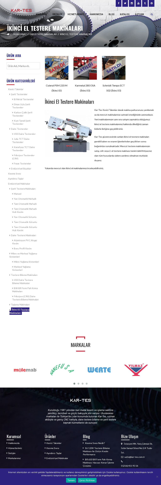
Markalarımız (14, 458)
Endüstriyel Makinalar (43, 34)
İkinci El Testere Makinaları (19, 311)
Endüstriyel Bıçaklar (21, 168)
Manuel (17, 193)
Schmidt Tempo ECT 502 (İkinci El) (114, 88)
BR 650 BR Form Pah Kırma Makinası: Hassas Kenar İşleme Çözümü (98, 462)
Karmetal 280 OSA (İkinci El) (85, 88)
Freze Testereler (22, 163)
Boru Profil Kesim (23, 248)
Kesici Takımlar (15, 89)
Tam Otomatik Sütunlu (25, 222)
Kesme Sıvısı (14, 173)
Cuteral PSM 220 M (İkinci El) (56, 88)
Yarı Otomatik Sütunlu (25, 217)
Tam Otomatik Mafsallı (25, 203)
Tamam (71, 480)
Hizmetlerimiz (15, 448)
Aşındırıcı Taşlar (16, 178)
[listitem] (138, 466)
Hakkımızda (13, 443)
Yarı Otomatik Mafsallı (25, 198)
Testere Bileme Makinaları (24, 275)
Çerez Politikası (87, 480)
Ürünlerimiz (20, 34)
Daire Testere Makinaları (23, 235)
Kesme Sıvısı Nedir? (95, 443)
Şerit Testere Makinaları (23, 188)
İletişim (11, 453)
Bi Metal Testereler (24, 99)
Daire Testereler (19, 129)
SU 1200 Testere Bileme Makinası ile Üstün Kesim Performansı (96, 451)
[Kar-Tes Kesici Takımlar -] (21, 10)
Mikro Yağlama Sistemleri (26, 261)
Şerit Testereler (19, 94)
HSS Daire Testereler (25, 134)
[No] (157, 476)
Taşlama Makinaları (20, 304)
